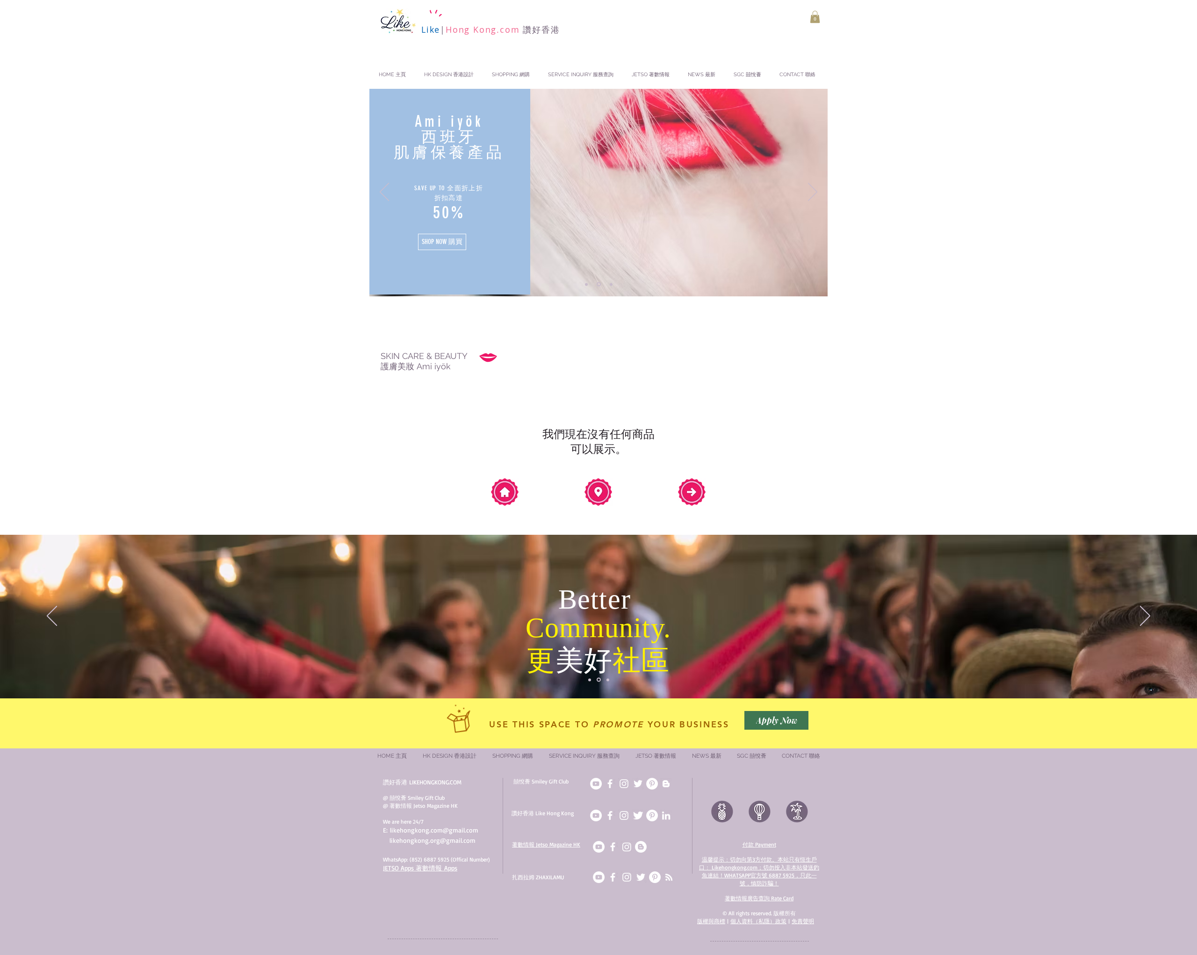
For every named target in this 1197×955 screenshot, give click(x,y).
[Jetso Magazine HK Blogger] (641, 847)
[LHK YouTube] (596, 815)
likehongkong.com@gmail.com (434, 830)
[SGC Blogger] (666, 784)
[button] (815, 17)
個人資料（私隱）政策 (758, 921)
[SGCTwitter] (638, 784)
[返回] (384, 192)
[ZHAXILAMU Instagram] (627, 877)
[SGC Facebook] (610, 784)
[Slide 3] (610, 284)
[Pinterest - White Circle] (655, 877)
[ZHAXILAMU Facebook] (613, 877)
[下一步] (812, 192)
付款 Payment (759, 844)
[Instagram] (627, 847)
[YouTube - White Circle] (599, 847)
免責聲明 (803, 921)
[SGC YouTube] (596, 784)
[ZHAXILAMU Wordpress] (669, 877)
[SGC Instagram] (624, 784)
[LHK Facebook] (610, 815)
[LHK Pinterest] (652, 815)
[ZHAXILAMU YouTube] (599, 877)
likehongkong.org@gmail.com (432, 840)
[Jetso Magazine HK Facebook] (613, 847)
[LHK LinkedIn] (666, 815)
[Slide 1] (586, 284)
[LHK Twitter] (638, 815)
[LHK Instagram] (624, 815)
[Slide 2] (598, 284)
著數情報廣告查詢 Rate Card (759, 898)
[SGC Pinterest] (652, 784)
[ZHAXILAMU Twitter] (641, 877)
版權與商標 (711, 921)
